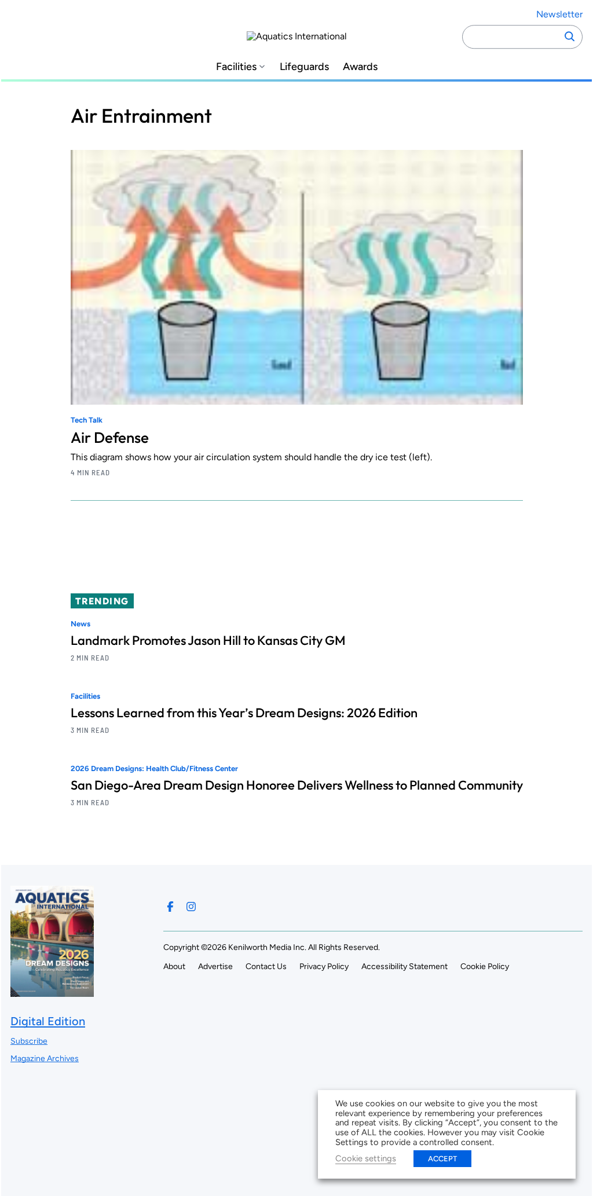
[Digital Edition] (52, 991)
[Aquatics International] (297, 36)
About (174, 966)
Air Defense (110, 437)
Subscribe (28, 1041)
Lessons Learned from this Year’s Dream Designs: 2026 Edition (244, 713)
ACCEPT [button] (442, 1158)
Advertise (215, 966)
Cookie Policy (484, 966)
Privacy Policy (324, 966)
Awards (360, 67)
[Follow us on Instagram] (191, 906)
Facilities (236, 67)
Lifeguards (304, 67)
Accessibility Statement (404, 966)
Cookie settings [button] (365, 1158)
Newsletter (559, 14)
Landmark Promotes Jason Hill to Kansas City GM (208, 640)
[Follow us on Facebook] (170, 906)
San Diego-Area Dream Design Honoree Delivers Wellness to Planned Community (297, 785)
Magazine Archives (44, 1058)
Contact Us (266, 966)
